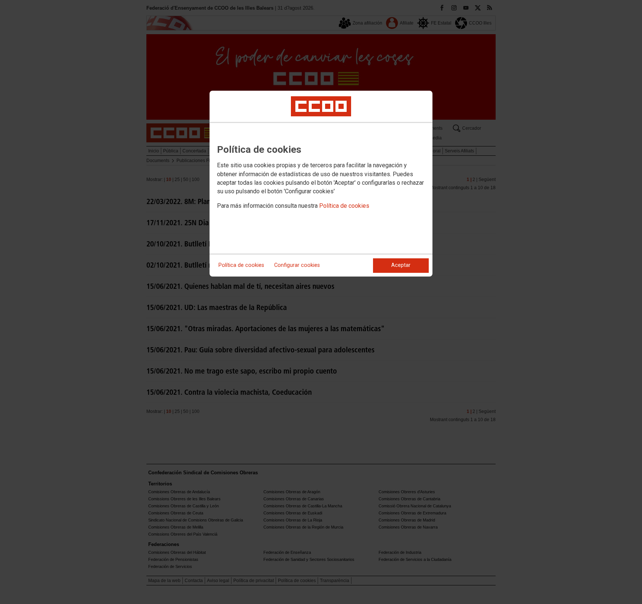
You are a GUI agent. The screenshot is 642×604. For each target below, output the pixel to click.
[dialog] (321, 184)
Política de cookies (344, 205)
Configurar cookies (297, 265)
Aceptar (401, 265)
